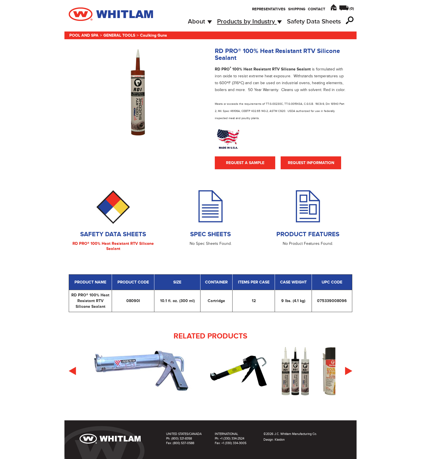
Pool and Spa (84, 35)
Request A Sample (245, 162)
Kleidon (280, 440)
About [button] (197, 21)
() (351, 8)
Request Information (311, 162)
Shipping (296, 9)
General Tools (119, 35)
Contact (316, 9)
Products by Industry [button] (247, 21)
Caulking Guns (153, 35)
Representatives (269, 9)
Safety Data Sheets (314, 21)
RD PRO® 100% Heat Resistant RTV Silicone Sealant (113, 246)
